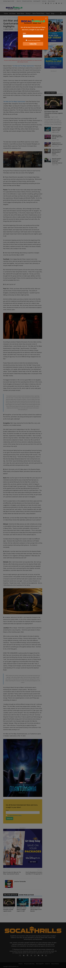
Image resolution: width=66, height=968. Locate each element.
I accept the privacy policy (33, 40)
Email (24, 33)
